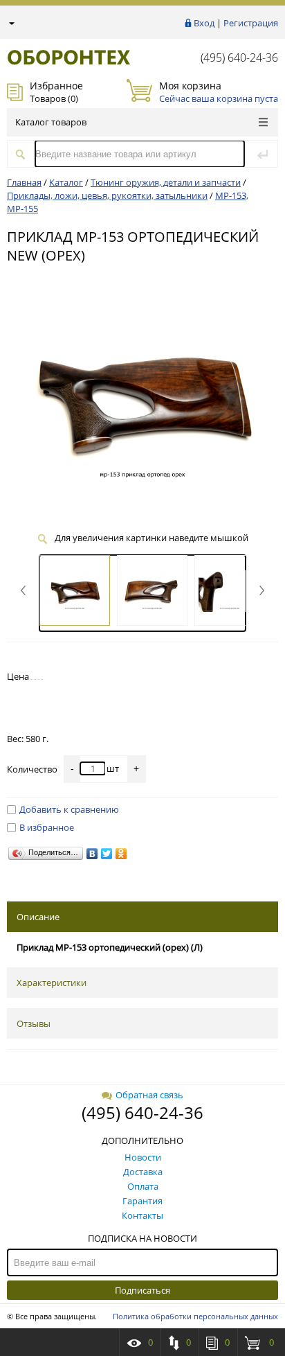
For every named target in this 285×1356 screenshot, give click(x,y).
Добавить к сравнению (69, 809)
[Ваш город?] (11, 23)
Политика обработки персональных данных (195, 1316)
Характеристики (51, 982)
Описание (38, 916)
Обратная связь (149, 1095)
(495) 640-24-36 (239, 57)
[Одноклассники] (121, 854)
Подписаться (142, 1290)
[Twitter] (107, 854)
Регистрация (250, 23)
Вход (204, 23)
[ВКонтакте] (92, 854)
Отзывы (33, 1023)
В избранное (46, 827)
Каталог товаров (50, 122)
